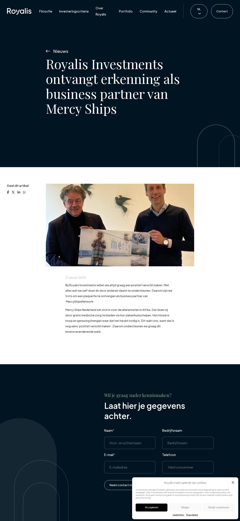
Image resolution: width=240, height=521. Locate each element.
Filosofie (45, 11)
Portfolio (126, 11)
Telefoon (169, 455)
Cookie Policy (178, 515)
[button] (233, 482)
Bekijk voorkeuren (218, 507)
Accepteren (151, 507)
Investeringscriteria (74, 11)
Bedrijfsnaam (172, 430)
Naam (109, 430)
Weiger (185, 507)
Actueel (170, 11)
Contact (222, 11)
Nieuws (60, 51)
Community (148, 11)
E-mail (109, 455)
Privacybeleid (192, 515)
